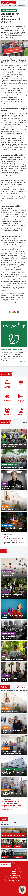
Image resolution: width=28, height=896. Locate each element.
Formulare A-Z (21, 414)
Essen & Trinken (5, 846)
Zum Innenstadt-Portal (6, 426)
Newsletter (14, 870)
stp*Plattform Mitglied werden (12, 805)
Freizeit (3, 819)
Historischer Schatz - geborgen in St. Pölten (13, 487)
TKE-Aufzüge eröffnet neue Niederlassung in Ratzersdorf (12, 752)
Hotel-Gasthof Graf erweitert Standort (12, 794)
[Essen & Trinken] (7, 842)
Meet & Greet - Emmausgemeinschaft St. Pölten (13, 773)
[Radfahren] (20, 842)
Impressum (14, 877)
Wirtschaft (4, 687)
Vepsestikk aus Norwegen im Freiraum (12, 595)
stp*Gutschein (7, 537)
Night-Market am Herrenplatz (12, 467)
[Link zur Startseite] (8, 2)
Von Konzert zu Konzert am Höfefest (11, 679)
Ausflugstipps (19, 857)
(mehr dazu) (23, 361)
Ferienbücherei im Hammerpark (13, 659)
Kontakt (14, 871)
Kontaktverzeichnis (7, 414)
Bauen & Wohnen (7, 400)
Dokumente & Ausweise (21, 401)
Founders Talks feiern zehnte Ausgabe (12, 731)
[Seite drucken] (10, 312)
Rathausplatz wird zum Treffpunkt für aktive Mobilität (14, 445)
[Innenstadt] (7, 853)
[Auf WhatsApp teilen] (13, 312)
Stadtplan (21, 387)
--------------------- (14, 879)
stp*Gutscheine (7, 809)
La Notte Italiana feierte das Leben (12, 529)
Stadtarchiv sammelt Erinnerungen (9, 637)
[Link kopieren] (15, 312)
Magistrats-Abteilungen (7, 387)
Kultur (3, 551)
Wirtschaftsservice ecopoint (11, 801)
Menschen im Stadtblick (10, 541)
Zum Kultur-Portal (5, 555)
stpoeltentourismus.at (5, 824)
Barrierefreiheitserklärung (14, 875)
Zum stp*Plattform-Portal (12, 690)
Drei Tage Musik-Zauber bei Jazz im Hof (13, 616)
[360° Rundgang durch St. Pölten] (14, 831)
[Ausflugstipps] (20, 853)
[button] (22, 889)
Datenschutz (14, 873)
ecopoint (3, 690)
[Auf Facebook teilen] (18, 312)
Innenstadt (4, 422)
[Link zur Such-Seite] (22, 2)
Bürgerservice (5, 374)
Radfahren (18, 846)
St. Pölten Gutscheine (18, 426)
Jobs (14, 868)
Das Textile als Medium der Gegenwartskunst (11, 575)
